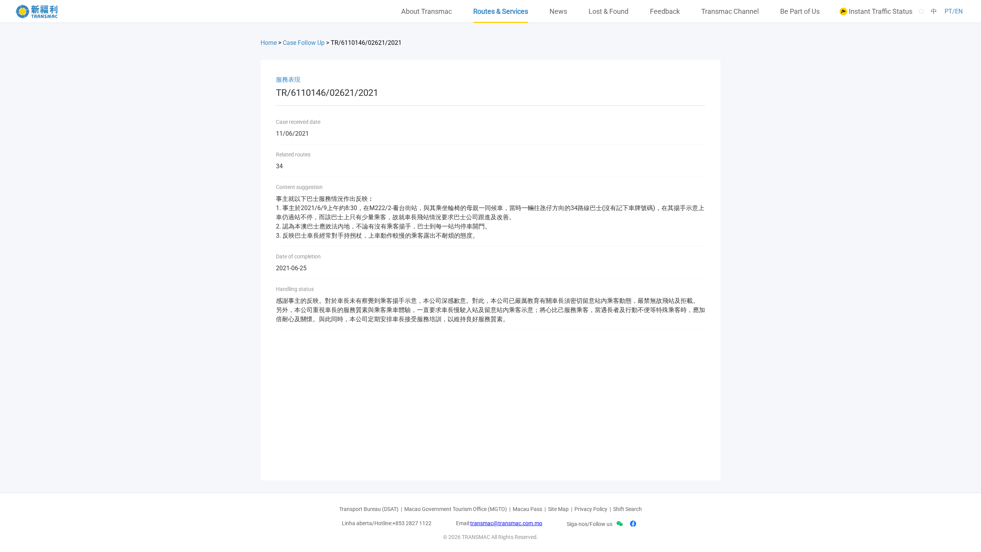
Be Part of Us (800, 11)
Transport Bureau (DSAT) (369, 509)
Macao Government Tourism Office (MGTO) (455, 509)
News (558, 11)
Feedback (665, 11)
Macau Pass (527, 509)
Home (269, 42)
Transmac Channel (730, 11)
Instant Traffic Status (879, 11)
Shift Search (627, 509)
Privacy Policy (590, 509)
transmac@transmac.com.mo (506, 523)
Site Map (558, 509)
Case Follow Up (304, 42)
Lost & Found (608, 11)
